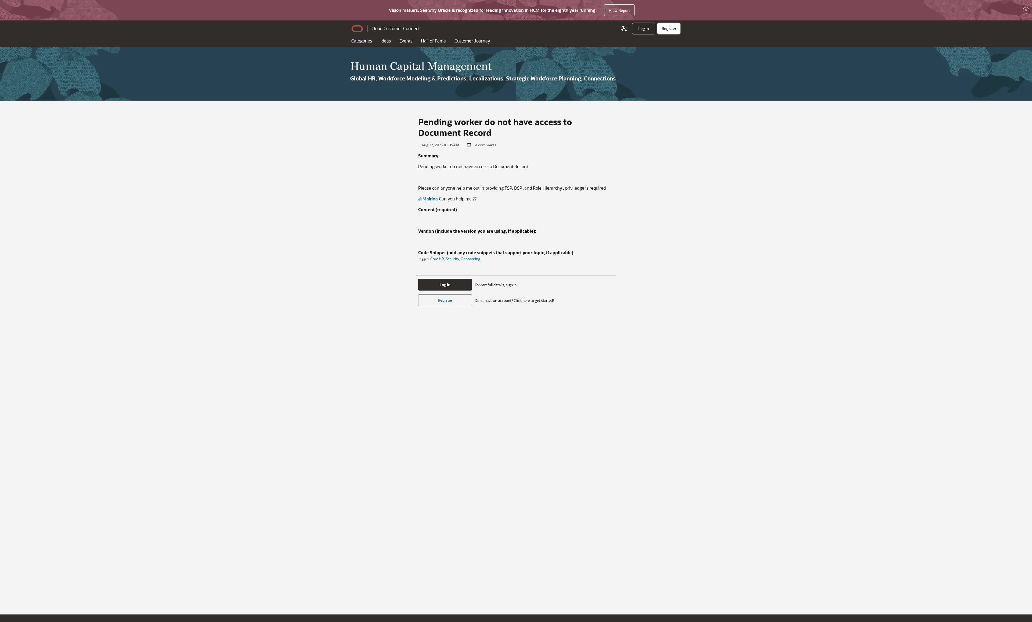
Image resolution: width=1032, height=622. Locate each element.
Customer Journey (472, 41)
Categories (361, 41)
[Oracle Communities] (624, 28)
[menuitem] (643, 28)
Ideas (386, 41)
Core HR (437, 258)
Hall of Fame (433, 41)
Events (405, 41)
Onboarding (470, 258)
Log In (445, 284)
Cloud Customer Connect (395, 28)
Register (445, 300)
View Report (619, 10)
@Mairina (428, 199)
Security (452, 258)
